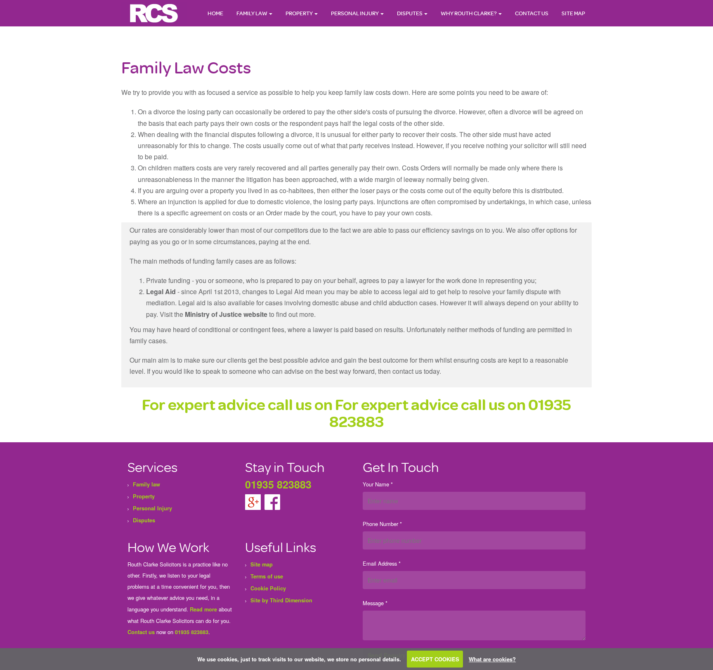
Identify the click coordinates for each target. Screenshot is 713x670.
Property (300, 13)
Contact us (141, 632)
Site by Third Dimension (281, 600)
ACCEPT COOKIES (435, 659)
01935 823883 (278, 484)
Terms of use (266, 576)
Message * (375, 603)
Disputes (410, 13)
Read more (203, 609)
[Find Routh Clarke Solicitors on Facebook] (272, 501)
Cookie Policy (268, 588)
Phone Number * (382, 524)
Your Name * (378, 484)
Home (215, 13)
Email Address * (382, 563)
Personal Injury (355, 13)
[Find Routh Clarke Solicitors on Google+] (253, 501)
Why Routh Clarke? (469, 13)
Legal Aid (161, 291)
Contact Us (531, 13)
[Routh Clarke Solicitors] (154, 13)
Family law (252, 13)
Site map (573, 13)
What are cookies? (492, 659)
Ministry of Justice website (226, 314)
